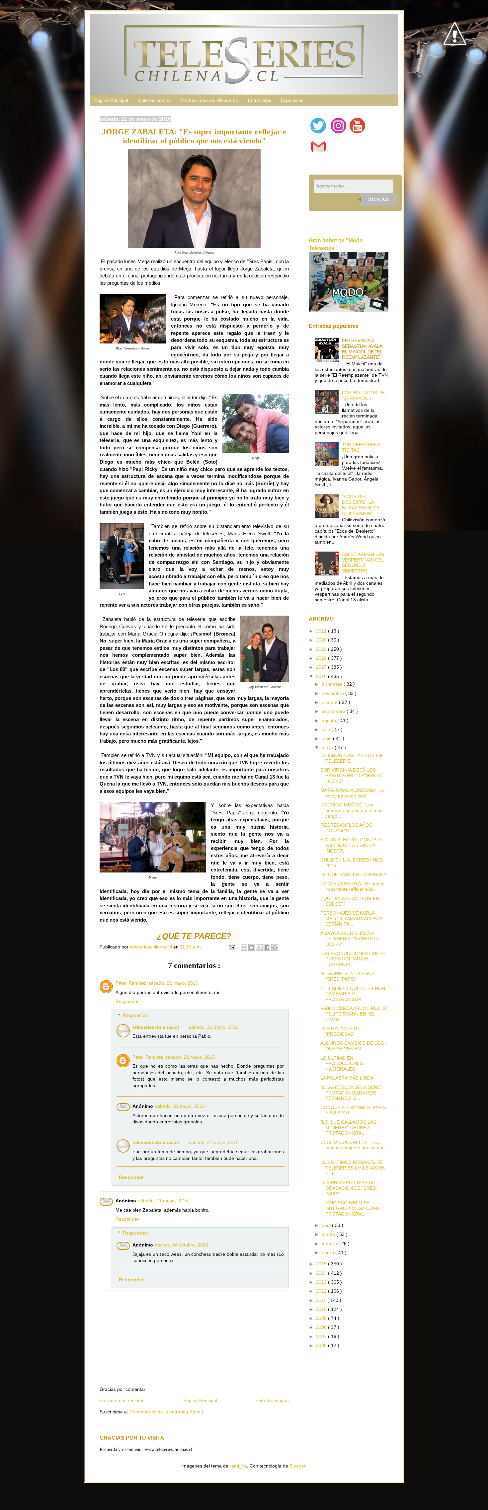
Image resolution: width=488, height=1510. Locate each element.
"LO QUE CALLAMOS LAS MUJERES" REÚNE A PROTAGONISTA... (348, 1127)
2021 (322, 631)
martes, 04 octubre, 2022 (181, 1244)
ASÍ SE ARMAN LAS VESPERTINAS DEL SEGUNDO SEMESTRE (363, 562)
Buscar (378, 199)
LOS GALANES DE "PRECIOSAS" (340, 1031)
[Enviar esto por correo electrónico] (244, 947)
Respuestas (135, 1015)
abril (327, 1225)
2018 (322, 658)
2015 (322, 1263)
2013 (322, 1282)
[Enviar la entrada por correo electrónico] (231, 946)
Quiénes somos (154, 100)
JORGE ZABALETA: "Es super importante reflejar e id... (352, 886)
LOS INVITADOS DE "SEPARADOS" (363, 395)
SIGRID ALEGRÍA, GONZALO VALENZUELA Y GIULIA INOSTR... (351, 845)
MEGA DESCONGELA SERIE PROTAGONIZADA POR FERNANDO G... (350, 1093)
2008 (322, 1327)
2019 (322, 649)
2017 (322, 667)
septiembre (334, 711)
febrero (330, 1243)
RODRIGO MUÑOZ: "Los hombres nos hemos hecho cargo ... (351, 810)
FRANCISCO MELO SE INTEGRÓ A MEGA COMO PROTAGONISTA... (350, 1208)
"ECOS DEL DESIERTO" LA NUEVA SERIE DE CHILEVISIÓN (360, 505)
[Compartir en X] (259, 947)
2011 (321, 1300)
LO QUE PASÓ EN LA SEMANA (353, 874)
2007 (322, 1336)
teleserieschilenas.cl (155, 1027)
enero (328, 1252)
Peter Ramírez (131, 983)
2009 (322, 1318)
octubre (330, 702)
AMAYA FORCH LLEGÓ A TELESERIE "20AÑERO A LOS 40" (349, 939)
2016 (322, 676)
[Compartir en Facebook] (267, 947)
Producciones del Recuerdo (209, 100)
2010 (322, 1309)
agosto (329, 720)
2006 (322, 1345)
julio (326, 729)
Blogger (297, 1466)
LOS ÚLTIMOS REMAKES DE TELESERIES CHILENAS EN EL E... (352, 1168)
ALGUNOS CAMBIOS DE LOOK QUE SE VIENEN (353, 1045)
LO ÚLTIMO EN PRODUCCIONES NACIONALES (341, 1063)
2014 (322, 1273)
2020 (322, 639)
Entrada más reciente (122, 1400)
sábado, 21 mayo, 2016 (173, 983)
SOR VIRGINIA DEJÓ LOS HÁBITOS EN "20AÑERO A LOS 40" (350, 775)
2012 (322, 1291)
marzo (329, 1234)
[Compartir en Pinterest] (274, 947)
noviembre (333, 693)
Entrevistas (259, 100)
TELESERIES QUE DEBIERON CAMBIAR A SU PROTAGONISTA (352, 994)
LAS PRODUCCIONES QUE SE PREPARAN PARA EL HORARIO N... (353, 959)
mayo (328, 747)
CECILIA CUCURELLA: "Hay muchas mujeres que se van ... (352, 1148)
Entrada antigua (272, 1400)
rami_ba (238, 1466)
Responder (127, 1001)
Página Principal (111, 100)
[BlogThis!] (251, 947)
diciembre (333, 684)
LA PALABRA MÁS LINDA (346, 1078)
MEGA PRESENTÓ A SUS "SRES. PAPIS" (347, 976)
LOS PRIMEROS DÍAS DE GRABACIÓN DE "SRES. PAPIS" (348, 1188)
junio (327, 738)
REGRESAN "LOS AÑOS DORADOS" (346, 827)
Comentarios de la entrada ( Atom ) (166, 1411)
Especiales (292, 100)
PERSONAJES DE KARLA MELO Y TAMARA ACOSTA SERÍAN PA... (351, 918)
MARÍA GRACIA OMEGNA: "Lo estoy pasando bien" (352, 793)
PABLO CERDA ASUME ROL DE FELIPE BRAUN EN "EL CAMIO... (354, 1014)
